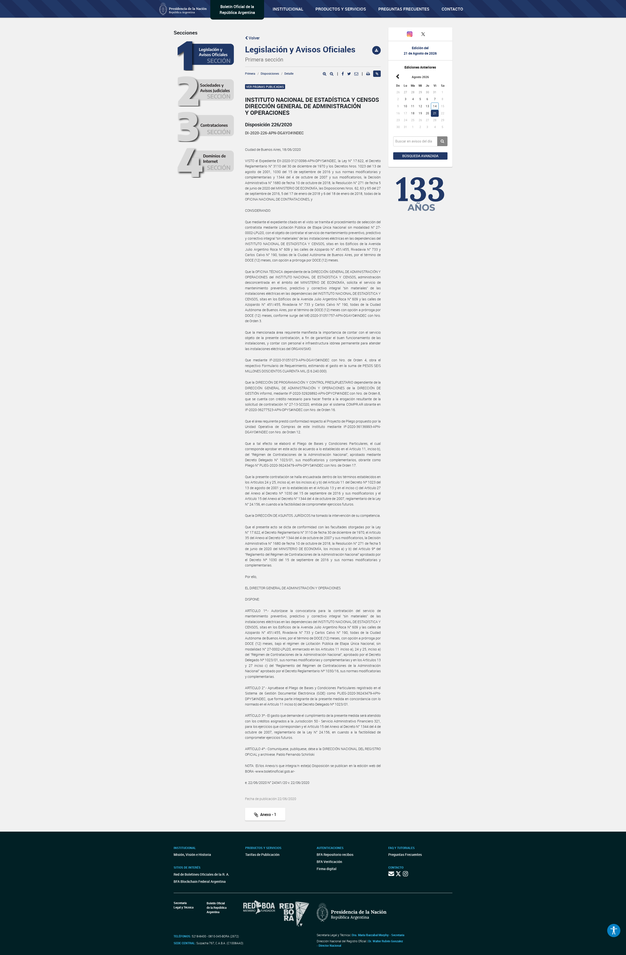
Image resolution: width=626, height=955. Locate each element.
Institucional (288, 9)
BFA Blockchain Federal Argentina (200, 881)
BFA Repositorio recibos (335, 854)
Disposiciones (270, 73)
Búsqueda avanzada (420, 155)
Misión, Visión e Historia (192, 854)
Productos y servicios (340, 9)
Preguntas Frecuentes (403, 9)
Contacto (452, 9)
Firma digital (326, 868)
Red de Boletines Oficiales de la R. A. (201, 874)
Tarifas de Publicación (262, 854)
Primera (250, 73)
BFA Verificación (329, 861)
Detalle (288, 73)
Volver (254, 38)
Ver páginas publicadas (265, 87)
